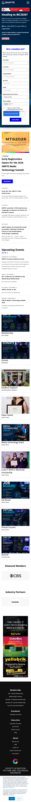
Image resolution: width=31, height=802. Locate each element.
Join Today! (4, 335)
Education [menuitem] (15, 720)
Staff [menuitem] (15, 744)
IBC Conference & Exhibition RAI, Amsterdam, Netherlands (13, 278)
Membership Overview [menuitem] (15, 696)
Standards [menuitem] (15, 711)
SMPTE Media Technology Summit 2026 (14, 301)
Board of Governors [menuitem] (15, 750)
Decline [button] (19, 798)
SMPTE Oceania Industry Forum (13, 259)
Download (4, 363)
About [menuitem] (15, 738)
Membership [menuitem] (15, 690)
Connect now (5, 557)
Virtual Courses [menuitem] (15, 729)
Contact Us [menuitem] (15, 747)
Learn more (5, 417)
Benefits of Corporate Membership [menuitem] (15, 702)
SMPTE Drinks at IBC (9, 289)
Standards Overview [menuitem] (15, 714)
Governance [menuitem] (15, 753)
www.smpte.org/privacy (8, 787)
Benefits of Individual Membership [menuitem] (15, 699)
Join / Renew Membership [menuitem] (15, 693)
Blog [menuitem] (15, 732)
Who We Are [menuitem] (15, 741)
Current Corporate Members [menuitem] (15, 705)
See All (4, 253)
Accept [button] (11, 798)
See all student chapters (9, 390)
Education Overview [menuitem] (15, 723)
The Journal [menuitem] (15, 726)
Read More (7, 181)
